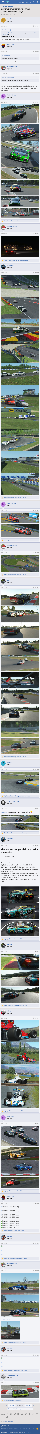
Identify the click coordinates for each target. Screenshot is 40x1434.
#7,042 (37, 52)
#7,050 (37, 769)
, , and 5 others (14, 1230)
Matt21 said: (5, 30)
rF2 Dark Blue (7, 1426)
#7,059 (37, 1355)
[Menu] (2, 2)
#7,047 (37, 510)
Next (27, 1405)
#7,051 (37, 808)
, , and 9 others (15, 574)
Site (34, 1429)
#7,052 (37, 845)
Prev (12, 1405)
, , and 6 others (15, 1111)
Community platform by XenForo (16, 1432)
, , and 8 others (16, 260)
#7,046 (37, 272)
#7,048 (37, 552)
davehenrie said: (7, 78)
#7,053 (37, 951)
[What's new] (34, 2)
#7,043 (37, 74)
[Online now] (5, 1379)
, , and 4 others (15, 498)
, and (12, 540)
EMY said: (5, 55)
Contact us (4, 1429)
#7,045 (37, 233)
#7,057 (37, 1243)
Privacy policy (23, 1429)
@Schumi (4, 812)
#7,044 (37, 102)
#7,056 (37, 1203)
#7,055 (37, 1123)
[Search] (38, 2)
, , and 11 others (13, 221)
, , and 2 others (17, 796)
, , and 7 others (15, 1370)
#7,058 (37, 1270)
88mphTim (6, 14)
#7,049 (37, 587)
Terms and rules (13, 1429)
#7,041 (37, 26)
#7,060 (37, 1382)
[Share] (33, 26)
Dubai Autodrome (9, 33)
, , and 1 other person (17, 833)
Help (30, 1429)
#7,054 (37, 1018)
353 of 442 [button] (20, 1405)
